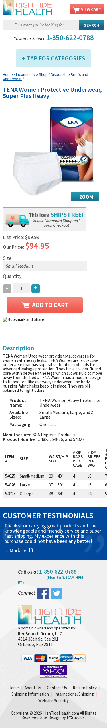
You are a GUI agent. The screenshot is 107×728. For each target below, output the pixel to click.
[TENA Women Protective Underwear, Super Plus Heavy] (53, 151)
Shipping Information (30, 694)
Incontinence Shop (32, 74)
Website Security (53, 700)
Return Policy (85, 687)
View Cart (91, 9)
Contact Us (57, 687)
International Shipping (74, 694)
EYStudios (76, 717)
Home (8, 74)
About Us (33, 687)
